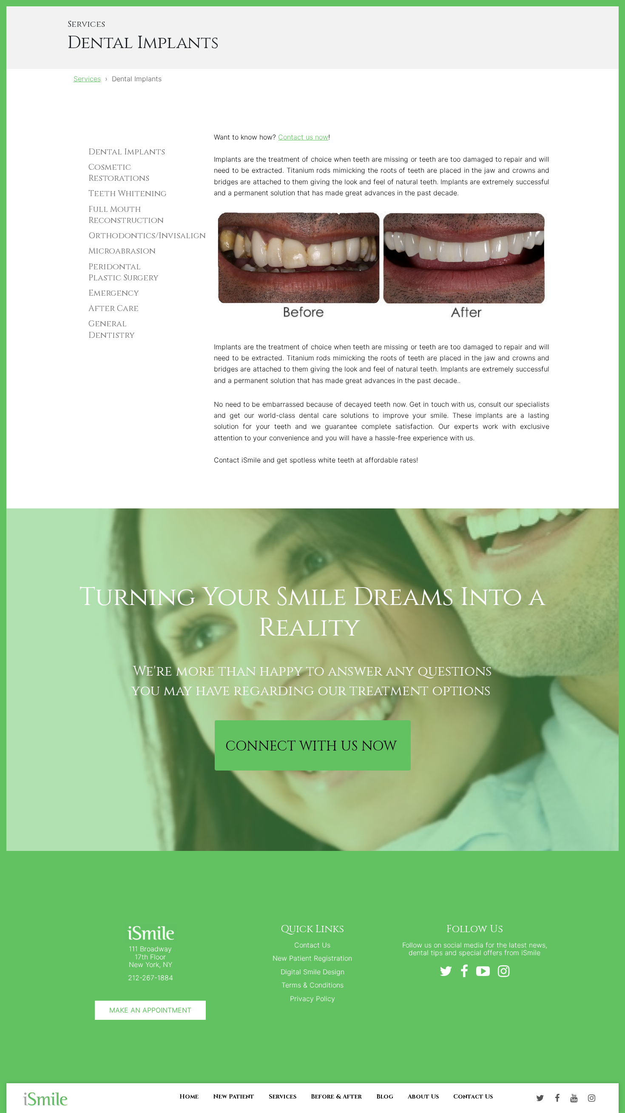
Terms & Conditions (312, 985)
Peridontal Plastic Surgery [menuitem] (123, 272)
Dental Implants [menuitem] (126, 151)
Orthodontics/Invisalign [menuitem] (130, 235)
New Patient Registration (312, 958)
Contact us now (303, 137)
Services (87, 78)
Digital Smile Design (312, 971)
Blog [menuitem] (384, 1096)
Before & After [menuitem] (336, 1096)
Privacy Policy (312, 998)
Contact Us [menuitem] (473, 1096)
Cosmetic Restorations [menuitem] (118, 173)
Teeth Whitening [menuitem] (127, 193)
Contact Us (312, 945)
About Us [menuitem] (423, 1096)
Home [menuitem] (189, 1096)
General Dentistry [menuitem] (111, 329)
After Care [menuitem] (113, 308)
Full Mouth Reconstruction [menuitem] (126, 215)
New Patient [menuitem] (233, 1096)
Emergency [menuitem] (113, 293)
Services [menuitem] (282, 1096)
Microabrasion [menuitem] (122, 251)
